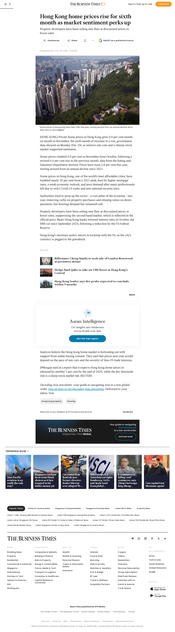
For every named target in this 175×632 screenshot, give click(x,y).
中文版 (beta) (124, 588)
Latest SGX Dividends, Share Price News (147, 520)
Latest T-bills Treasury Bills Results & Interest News (30, 515)
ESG (9, 584)
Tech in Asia (155, 560)
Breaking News (14, 552)
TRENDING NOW (15, 451)
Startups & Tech (15, 576)
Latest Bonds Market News (19, 525)
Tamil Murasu (119, 611)
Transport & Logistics (45, 572)
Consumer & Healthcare (47, 576)
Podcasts (122, 564)
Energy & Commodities (46, 564)
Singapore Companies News (68, 508)
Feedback (128, 412)
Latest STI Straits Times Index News (109, 520)
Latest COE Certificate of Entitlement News (119, 515)
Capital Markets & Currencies (44, 581)
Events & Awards (126, 584)
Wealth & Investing (71, 556)
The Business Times (69, 611)
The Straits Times (48, 611)
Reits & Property (43, 560)
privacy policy (75, 621)
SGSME (152, 572)
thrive (151, 556)
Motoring (94, 560)
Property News (143, 508)
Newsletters (124, 560)
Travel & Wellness (99, 580)
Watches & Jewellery (100, 568)
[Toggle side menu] (5, 4)
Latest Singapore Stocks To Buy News (52, 525)
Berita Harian (104, 611)
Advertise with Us (126, 580)
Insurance (67, 570)
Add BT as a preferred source (118, 40)
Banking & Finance (44, 556)
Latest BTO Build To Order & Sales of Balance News (65, 520)
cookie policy (107, 621)
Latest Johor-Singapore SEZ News (22, 520)
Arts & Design (96, 572)
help (65, 621)
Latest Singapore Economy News (89, 525)
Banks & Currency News (39, 508)
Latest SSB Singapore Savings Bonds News (76, 515)
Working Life (13, 588)
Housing (71, 401)
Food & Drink (96, 556)
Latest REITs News (123, 508)
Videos (121, 556)
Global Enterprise (157, 568)
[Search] (10, 4)
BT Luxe (93, 576)
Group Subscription (127, 572)
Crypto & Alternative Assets (72, 565)
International (13, 572)
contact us (56, 621)
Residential (12, 560)
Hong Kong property (52, 401)
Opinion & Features (16, 580)
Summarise (53, 40)
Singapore (12, 568)
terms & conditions (91, 621)
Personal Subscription (129, 568)
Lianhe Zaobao (88, 611)
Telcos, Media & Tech (45, 568)
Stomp (131, 611)
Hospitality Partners (100, 584)
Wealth (66, 552)
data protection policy (124, 621)
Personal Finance (70, 560)
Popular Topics (16, 508)
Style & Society (97, 564)
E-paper (122, 552)
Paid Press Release (127, 576)
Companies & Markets (46, 552)
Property (11, 556)
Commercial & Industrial (19, 564)
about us (45, 621)
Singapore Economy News (98, 508)
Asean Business (156, 564)
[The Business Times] (85, 4)
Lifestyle (94, 552)
